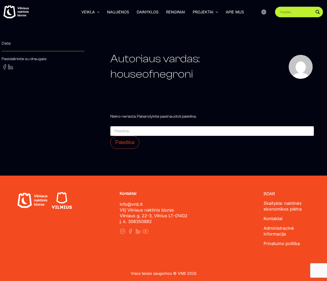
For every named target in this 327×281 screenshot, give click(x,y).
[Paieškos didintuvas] (317, 12)
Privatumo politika (282, 243)
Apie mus (235, 12)
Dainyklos (147, 12)
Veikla (88, 12)
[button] (97, 12)
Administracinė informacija (279, 231)
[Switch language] (263, 12)
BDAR (269, 193)
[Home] (32, 200)
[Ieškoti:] (212, 131)
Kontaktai (273, 218)
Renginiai (175, 12)
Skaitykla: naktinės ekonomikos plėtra (283, 206)
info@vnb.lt (131, 204)
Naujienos (118, 12)
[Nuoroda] (122, 231)
